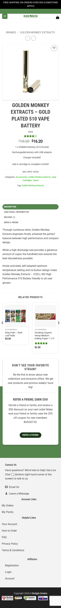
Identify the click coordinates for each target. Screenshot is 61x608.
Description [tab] (10, 206)
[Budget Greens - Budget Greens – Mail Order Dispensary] (30, 16)
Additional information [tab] (16, 212)
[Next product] (27, 38)
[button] (4, 16)
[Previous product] (33, 38)
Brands (11, 32)
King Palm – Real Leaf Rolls (13, 334)
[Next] (58, 329)
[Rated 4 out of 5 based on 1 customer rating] (30, 136)
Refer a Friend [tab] (11, 222)
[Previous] (3, 329)
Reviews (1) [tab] (9, 217)
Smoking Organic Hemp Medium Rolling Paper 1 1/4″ (44, 335)
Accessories (21, 177)
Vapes (36, 180)
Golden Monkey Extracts (37, 32)
